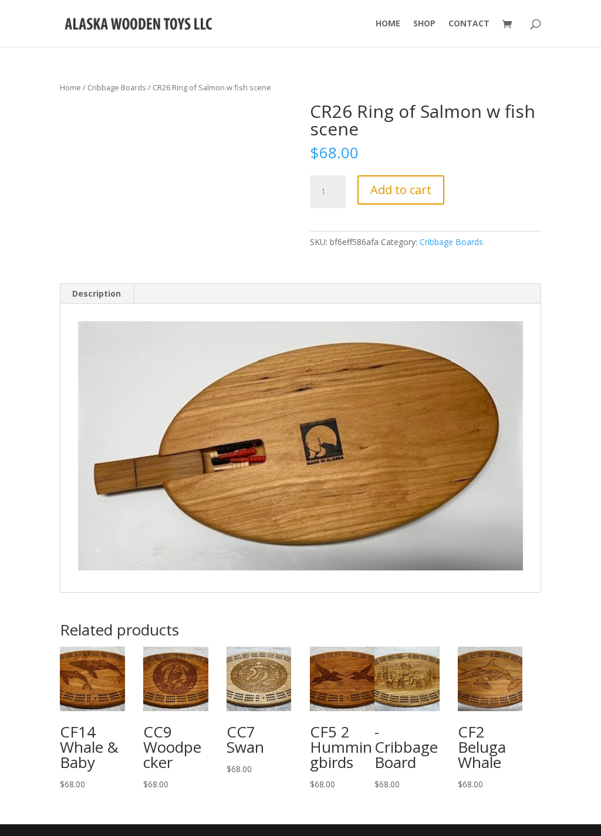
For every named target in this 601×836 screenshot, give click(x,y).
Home (388, 24)
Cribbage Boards (116, 87)
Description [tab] (96, 293)
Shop (424, 24)
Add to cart (400, 190)
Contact (468, 24)
